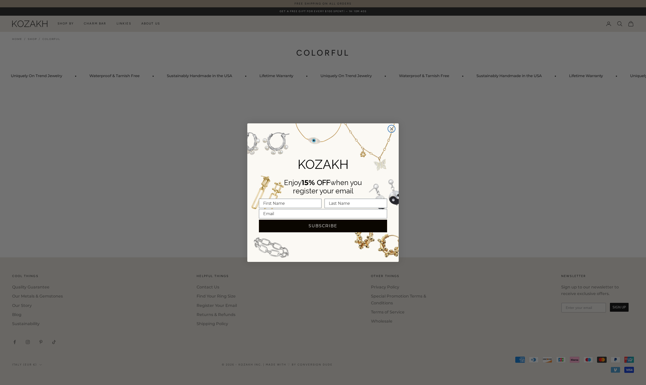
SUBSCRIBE (323, 225)
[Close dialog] (391, 128)
